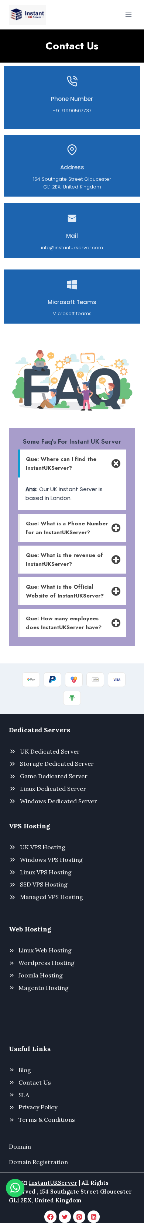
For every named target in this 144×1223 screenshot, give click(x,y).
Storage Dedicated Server (57, 763)
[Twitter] (65, 1216)
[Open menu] (128, 14)
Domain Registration (38, 1162)
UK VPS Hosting (42, 847)
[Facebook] (50, 1216)
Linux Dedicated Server (53, 788)
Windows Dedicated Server (58, 801)
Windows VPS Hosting (51, 859)
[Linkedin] (94, 1216)
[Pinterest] (79, 1216)
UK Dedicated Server (50, 751)
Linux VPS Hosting (46, 872)
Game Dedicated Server (54, 776)
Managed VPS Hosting (51, 896)
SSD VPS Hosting (44, 884)
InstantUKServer (53, 1182)
